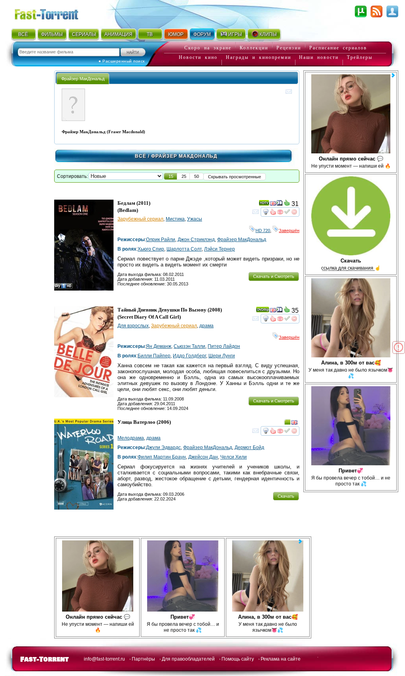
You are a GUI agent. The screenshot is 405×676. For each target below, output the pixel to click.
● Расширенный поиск (121, 61)
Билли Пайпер (154, 356)
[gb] (272, 204)
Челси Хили (233, 457)
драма (206, 326)
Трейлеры (360, 57)
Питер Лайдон (224, 346)
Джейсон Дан (203, 457)
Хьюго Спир (151, 249)
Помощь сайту (237, 659)
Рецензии (288, 48)
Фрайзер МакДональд (241, 239)
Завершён (289, 230)
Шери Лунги (221, 356)
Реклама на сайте (281, 659)
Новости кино (198, 57)
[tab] (83, 78)
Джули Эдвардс (163, 447)
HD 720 (262, 230)
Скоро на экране (207, 48)
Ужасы (194, 219)
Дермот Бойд (249, 447)
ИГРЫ (235, 34)
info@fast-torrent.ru (104, 659)
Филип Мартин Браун (162, 457)
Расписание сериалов (338, 48)
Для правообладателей (188, 659)
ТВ (150, 34)
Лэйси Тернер (219, 249)
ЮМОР (176, 34)
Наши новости (319, 57)
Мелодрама (130, 438)
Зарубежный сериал (140, 219)
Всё (140, 156)
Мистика (175, 219)
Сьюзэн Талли (189, 346)
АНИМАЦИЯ (118, 34)
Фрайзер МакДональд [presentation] (82, 78)
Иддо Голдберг (189, 356)
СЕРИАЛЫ (84, 34)
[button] (171, 176)
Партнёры (143, 659)
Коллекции (254, 48)
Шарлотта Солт (184, 249)
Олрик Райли (160, 239)
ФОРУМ (202, 34)
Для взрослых (133, 326)
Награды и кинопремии (258, 57)
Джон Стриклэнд (196, 239)
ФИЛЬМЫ (52, 34)
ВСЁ (23, 34)
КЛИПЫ (268, 34)
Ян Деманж (158, 346)
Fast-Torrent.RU (54, 13)
